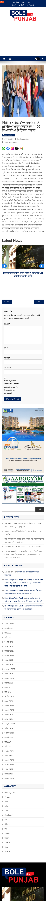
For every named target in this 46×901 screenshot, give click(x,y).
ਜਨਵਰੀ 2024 (9, 765)
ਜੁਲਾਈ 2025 (9, 683)
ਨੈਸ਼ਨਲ (7, 838)
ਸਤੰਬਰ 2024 (9, 728)
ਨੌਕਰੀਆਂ (7, 843)
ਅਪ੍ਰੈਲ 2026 (9, 642)
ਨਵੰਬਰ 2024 (9, 719)
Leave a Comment (10, 142)
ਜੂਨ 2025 (8, 687)
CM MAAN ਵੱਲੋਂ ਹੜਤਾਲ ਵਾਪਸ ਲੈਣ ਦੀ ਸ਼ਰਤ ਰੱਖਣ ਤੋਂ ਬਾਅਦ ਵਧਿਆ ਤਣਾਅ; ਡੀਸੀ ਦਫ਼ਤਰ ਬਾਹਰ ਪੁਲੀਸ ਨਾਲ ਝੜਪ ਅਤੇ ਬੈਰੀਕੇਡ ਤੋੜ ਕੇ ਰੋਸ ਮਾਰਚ (24, 554)
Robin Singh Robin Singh (14, 580)
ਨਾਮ (6, 348)
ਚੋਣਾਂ (6, 829)
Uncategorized (8, 135)
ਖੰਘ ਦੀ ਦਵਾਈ (9, 815)
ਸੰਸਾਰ (6, 802)
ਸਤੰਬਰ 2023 (9, 774)
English (31, 5)
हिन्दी (22, 5)
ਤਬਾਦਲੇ (7, 833)
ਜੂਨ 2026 (8, 633)
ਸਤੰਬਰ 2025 (9, 674)
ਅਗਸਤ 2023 (9, 778)
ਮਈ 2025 (8, 692)
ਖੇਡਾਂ (6, 820)
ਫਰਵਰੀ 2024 (9, 760)
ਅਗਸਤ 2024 (9, 733)
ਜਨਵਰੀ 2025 (9, 710)
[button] (4, 265)
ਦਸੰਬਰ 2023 (9, 769)
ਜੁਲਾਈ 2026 (9, 628)
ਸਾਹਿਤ (7, 806)
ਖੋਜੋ (40, 509)
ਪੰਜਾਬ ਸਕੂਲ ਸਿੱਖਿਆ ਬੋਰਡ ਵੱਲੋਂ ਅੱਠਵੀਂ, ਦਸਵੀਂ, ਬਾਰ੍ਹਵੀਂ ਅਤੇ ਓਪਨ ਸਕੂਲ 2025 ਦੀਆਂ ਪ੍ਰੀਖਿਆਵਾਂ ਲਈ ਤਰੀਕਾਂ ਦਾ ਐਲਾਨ (24, 583)
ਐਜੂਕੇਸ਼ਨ (8, 797)
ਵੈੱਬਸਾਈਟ (7, 368)
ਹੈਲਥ (6, 811)
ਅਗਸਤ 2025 (9, 678)
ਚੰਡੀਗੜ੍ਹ (8, 824)
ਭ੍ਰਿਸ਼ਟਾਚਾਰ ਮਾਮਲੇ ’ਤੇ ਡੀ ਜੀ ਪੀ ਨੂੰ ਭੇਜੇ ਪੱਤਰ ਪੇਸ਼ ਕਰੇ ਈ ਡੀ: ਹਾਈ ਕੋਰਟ (23, 532)
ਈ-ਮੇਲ (7, 358)
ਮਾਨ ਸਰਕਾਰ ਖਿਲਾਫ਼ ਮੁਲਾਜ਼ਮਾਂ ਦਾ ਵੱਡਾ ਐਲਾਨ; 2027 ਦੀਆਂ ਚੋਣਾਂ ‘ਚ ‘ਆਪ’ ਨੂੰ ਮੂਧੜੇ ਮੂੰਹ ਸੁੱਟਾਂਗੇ (23, 525)
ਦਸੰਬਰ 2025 (9, 660)
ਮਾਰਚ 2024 (9, 756)
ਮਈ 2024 (8, 746)
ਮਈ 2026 (8, 637)
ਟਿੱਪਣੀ (7, 324)
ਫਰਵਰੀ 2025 (9, 706)
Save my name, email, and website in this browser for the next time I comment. (11, 387)
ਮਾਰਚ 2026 (9, 646)
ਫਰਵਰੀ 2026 (9, 651)
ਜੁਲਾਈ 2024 (9, 737)
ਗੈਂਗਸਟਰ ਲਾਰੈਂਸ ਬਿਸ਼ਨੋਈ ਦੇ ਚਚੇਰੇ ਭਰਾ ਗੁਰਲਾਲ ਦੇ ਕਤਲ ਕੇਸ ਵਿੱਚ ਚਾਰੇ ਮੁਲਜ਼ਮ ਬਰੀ (8, 302)
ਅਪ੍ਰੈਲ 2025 (9, 696)
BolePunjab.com (23, 139)
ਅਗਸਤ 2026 (9, 624)
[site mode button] (37, 58)
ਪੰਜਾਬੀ (14, 5)
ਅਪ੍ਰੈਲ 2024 (9, 751)
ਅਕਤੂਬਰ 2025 (10, 669)
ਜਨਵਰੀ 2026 (9, 656)
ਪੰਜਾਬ (6, 847)
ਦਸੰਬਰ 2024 (9, 715)
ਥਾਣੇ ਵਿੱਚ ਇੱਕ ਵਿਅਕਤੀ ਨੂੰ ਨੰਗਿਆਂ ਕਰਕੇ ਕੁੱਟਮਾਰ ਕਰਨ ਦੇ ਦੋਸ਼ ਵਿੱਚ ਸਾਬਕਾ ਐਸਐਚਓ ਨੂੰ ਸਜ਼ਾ (24, 540)
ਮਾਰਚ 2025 (9, 701)
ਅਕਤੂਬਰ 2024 (10, 724)
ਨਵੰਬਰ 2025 (9, 665)
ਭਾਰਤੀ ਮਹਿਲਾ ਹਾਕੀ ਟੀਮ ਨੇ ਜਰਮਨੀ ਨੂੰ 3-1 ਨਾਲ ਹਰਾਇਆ (23, 547)
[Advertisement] (23, 41)
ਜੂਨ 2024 (8, 742)
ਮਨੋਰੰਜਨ (7, 852)
